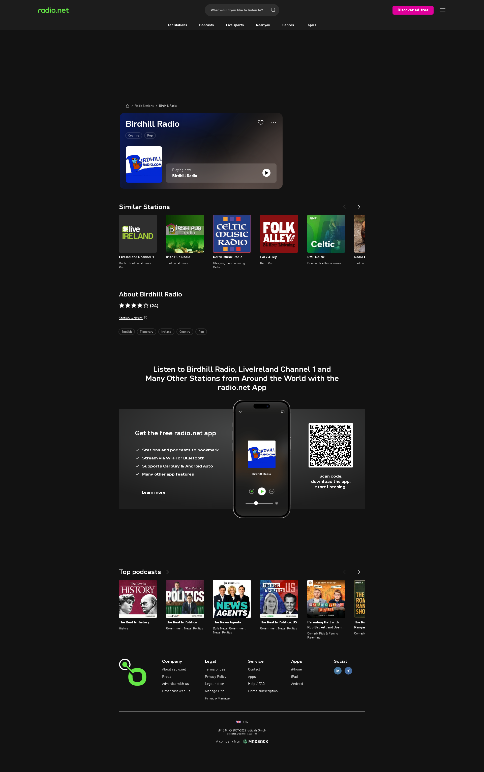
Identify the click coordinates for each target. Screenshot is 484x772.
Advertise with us (175, 684)
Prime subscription (263, 691)
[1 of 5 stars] (122, 306)
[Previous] (344, 205)
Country (133, 135)
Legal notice (214, 684)
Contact (254, 669)
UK (245, 722)
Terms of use (215, 669)
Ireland (166, 331)
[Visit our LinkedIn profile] (338, 670)
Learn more (153, 492)
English (127, 331)
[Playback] (266, 173)
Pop (150, 135)
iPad (294, 677)
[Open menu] (443, 10)
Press (166, 677)
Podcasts (206, 25)
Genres (288, 25)
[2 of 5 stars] (128, 306)
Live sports (235, 25)
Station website (131, 318)
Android (297, 684)
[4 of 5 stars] (140, 306)
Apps (252, 677)
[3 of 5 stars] (134, 306)
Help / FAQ (256, 684)
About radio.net (174, 669)
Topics (311, 25)
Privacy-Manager (218, 698)
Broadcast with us (176, 691)
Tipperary (146, 331)
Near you (263, 25)
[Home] (128, 106)
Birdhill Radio (184, 176)
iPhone (296, 669)
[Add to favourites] (261, 122)
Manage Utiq (215, 691)
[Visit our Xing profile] (348, 670)
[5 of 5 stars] (146, 306)
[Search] (273, 10)
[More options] (274, 123)
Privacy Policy (215, 677)
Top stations (177, 25)
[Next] (359, 205)
